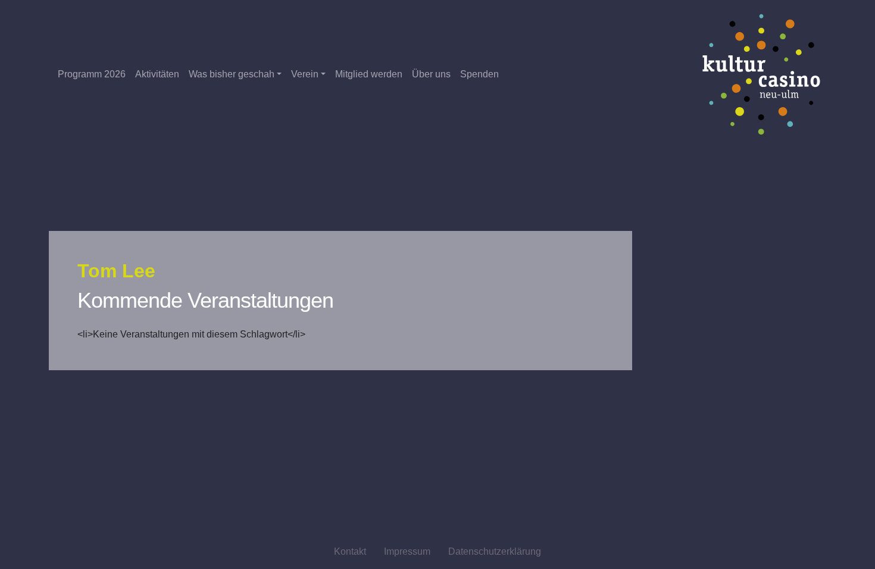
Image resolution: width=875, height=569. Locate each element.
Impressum (407, 551)
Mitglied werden (368, 74)
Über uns (431, 74)
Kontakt (350, 551)
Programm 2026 (92, 74)
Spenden (479, 74)
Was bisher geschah (231, 74)
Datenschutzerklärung (494, 551)
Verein (304, 74)
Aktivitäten (157, 74)
